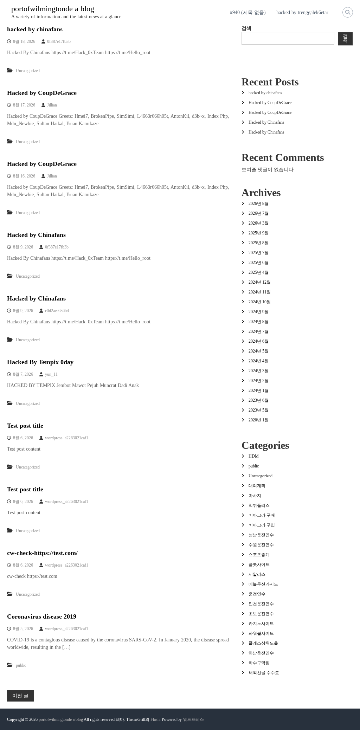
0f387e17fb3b (59, 41)
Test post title (25, 425)
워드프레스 (193, 719)
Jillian (52, 105)
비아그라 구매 (262, 515)
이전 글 (20, 695)
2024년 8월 (259, 321)
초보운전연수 (261, 613)
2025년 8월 (259, 242)
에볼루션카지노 (263, 584)
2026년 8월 (259, 203)
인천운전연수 (261, 603)
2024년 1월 (259, 390)
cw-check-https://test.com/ (42, 552)
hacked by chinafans (35, 29)
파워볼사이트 (261, 633)
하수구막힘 (259, 662)
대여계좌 (257, 485)
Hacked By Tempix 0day (40, 362)
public (21, 665)
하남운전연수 (261, 653)
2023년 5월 (259, 410)
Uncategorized (28, 70)
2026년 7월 (259, 213)
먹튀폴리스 (259, 505)
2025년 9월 (259, 233)
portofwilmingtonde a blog (52, 8)
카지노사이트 (261, 623)
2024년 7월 (259, 331)
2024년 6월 (259, 341)
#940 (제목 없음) (248, 12)
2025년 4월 (259, 272)
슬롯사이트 (259, 564)
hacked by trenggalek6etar (302, 12)
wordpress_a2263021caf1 (66, 437)
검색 (246, 28)
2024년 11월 (260, 292)
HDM (254, 456)
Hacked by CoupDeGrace (42, 92)
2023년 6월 (259, 400)
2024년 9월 (259, 311)
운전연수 (257, 594)
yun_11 (51, 374)
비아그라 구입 (262, 525)
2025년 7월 (259, 252)
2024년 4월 (259, 360)
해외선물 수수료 (264, 672)
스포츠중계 (259, 554)
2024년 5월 (259, 351)
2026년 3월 (259, 223)
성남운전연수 (261, 534)
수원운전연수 (261, 544)
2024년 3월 (259, 370)
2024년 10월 (260, 301)
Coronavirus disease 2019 (41, 616)
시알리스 (257, 574)
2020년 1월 (259, 420)
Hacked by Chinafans (36, 234)
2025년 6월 (259, 262)
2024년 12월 (260, 282)
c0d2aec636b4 (57, 310)
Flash (155, 719)
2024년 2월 (259, 380)
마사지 (255, 495)
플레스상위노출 (263, 643)
